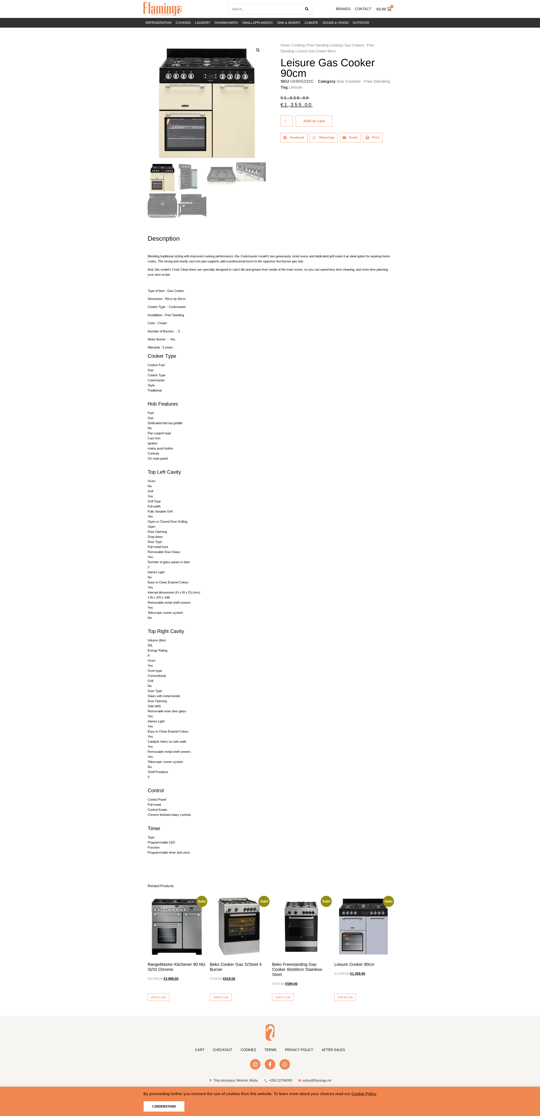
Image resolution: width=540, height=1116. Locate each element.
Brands (343, 9)
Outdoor (361, 22)
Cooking (183, 22)
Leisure (295, 87)
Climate (311, 22)
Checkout (222, 1050)
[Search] (306, 9)
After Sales (333, 1050)
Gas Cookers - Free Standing (363, 81)
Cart (199, 1050)
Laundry (202, 22)
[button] (258, 50)
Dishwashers (226, 22)
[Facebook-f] (270, 1064)
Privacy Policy (299, 1050)
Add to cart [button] (158, 997)
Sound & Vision (335, 22)
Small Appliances (257, 22)
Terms (271, 1050)
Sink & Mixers (288, 22)
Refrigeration (158, 22)
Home (285, 45)
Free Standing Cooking (324, 45)
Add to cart (314, 121)
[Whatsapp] (284, 1064)
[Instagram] (255, 1064)
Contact (363, 9)
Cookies (248, 1050)
